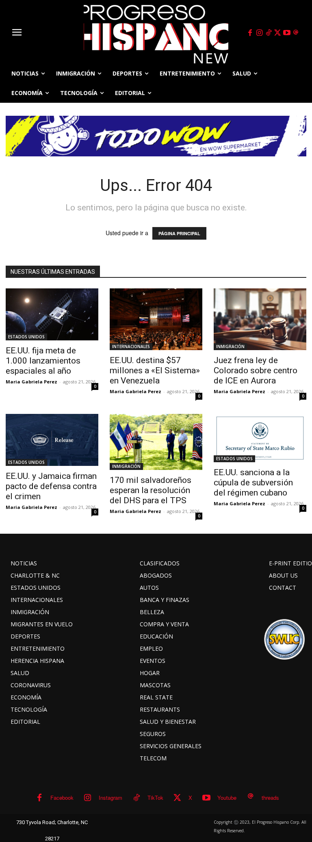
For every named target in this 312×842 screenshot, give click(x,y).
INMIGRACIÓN (230, 346)
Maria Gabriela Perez (31, 382)
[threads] (296, 32)
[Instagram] (259, 32)
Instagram (110, 797)
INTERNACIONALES (131, 346)
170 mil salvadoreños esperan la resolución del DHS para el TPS (150, 490)
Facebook (62, 797)
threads (270, 797)
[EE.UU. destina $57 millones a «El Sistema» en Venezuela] (156, 319)
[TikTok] (268, 32)
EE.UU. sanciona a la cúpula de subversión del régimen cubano (253, 483)
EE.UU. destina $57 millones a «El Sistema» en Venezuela (155, 370)
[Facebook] (250, 32)
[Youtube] (286, 32)
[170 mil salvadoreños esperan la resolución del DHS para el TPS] (156, 442)
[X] (277, 32)
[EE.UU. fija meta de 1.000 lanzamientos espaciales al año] (52, 314)
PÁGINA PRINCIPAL (179, 233)
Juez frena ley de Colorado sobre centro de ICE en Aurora (255, 370)
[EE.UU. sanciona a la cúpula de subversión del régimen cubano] (260, 438)
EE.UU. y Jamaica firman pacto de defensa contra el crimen (51, 486)
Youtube (226, 797)
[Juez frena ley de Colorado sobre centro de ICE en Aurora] (260, 319)
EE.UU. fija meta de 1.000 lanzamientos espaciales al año (43, 361)
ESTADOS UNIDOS (26, 337)
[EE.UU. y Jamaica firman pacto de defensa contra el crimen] (52, 440)
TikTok (155, 797)
